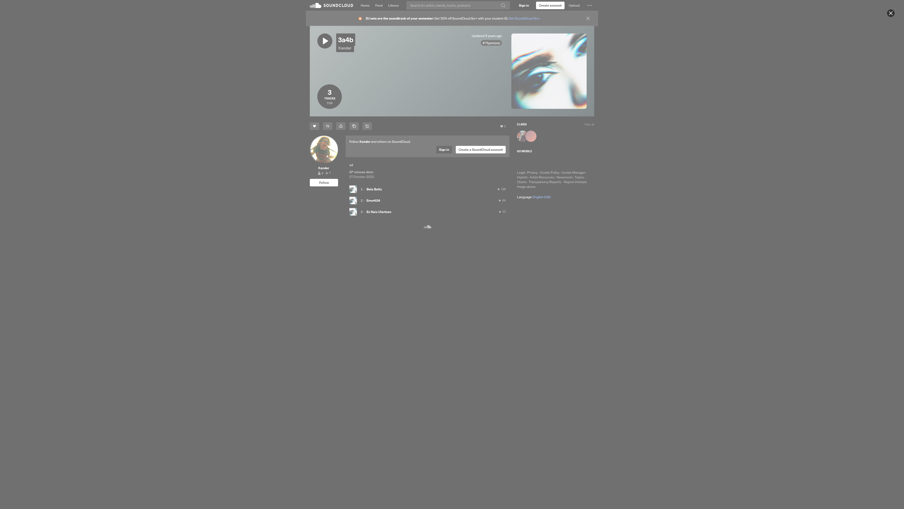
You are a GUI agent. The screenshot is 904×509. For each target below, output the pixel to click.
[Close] (891, 13)
